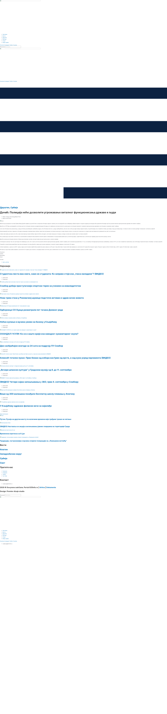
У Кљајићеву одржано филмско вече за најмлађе (26, 406)
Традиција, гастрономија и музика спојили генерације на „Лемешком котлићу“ (33, 441)
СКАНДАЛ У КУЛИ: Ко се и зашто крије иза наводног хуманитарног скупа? (39, 334)
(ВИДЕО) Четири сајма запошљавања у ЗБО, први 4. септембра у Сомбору (39, 382)
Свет (2, 463)
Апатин (4, 449)
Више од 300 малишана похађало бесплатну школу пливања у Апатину (37, 394)
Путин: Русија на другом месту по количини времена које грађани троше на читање (35, 419)
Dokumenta (51, 487)
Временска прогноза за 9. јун (12, 434)
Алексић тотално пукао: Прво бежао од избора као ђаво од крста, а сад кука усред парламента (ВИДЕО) (55, 358)
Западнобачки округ (11, 454)
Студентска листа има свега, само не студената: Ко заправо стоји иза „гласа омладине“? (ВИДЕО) (52, 274)
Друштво (4, 207)
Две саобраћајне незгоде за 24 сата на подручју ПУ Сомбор (31, 346)
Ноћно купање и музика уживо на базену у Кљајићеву (28, 322)
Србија (14, 207)
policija (7, 262)
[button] (83, 252)
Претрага (2, 46)
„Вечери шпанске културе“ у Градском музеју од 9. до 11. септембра (36, 370)
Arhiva (42, 487)
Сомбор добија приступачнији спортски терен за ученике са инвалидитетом (40, 286)
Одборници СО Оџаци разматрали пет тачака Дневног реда (31, 310)
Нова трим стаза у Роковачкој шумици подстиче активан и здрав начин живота (42, 298)
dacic (4, 262)
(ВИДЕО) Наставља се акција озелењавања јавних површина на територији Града (35, 426)
